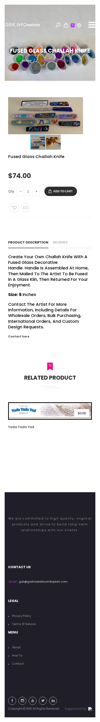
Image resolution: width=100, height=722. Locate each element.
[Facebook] (12, 701)
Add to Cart (63, 191)
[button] (79, 116)
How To (17, 655)
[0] (66, 25)
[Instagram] (22, 701)
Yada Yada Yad (21, 427)
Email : (13, 582)
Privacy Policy (21, 616)
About (16, 647)
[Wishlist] (14, 207)
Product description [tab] (28, 242)
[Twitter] (43, 701)
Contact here (18, 336)
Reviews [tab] (60, 242)
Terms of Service (24, 624)
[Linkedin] (53, 701)
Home (27, 60)
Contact (18, 664)
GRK (29, 709)
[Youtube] (33, 701)
